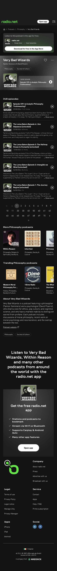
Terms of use (9, 494)
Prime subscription (40, 509)
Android (7, 537)
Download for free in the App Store (28, 49)
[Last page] (28, 220)
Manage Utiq (9, 509)
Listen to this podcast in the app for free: (22, 36)
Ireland (30, 549)
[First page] (7, 206)
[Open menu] (53, 21)
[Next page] (50, 216)
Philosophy (9, 69)
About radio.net (39, 467)
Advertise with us (40, 476)
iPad (6, 532)
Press (35, 471)
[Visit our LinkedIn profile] (35, 526)
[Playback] (50, 81)
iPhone (7, 527)
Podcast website (10, 327)
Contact (36, 494)
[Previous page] (12, 206)
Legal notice (9, 504)
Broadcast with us (40, 481)
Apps (35, 499)
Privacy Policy (9, 499)
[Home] (4, 29)
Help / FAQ (37, 504)
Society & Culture (23, 69)
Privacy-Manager (11, 514)
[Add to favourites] (45, 60)
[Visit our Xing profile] (40, 526)
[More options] (52, 60)
